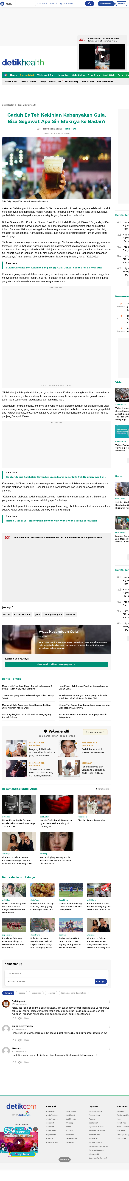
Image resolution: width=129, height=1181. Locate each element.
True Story (94, 75)
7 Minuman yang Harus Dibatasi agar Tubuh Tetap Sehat (28, 696)
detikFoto (70, 1135)
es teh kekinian (22, 614)
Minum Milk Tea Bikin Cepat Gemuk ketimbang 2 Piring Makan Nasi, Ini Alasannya (27, 687)
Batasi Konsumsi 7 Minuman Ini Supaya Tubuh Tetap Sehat (83, 715)
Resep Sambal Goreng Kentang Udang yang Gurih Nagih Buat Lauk (41, 906)
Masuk (121, 3)
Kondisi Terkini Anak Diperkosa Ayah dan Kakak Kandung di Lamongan (56, 823)
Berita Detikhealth (26, 105)
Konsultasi (63, 75)
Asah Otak (109, 75)
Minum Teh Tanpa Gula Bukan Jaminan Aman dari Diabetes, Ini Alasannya (84, 706)
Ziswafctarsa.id (95, 1142)
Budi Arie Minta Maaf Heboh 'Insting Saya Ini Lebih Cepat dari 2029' (98, 906)
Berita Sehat (27, 75)
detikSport (51, 1131)
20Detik (69, 1131)
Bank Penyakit (105, 81)
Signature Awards (96, 1127)
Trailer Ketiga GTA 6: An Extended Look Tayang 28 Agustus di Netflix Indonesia (70, 943)
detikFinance (52, 1119)
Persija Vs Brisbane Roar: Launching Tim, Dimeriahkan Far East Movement (13, 943)
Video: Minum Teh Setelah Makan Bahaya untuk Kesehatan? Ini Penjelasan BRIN (58, 537)
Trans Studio (94, 1135)
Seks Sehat (78, 75)
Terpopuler (11, 81)
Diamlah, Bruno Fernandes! (91, 820)
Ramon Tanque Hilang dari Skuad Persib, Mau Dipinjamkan (70, 906)
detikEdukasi (52, 1115)
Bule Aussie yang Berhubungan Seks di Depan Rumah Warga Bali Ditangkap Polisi (41, 943)
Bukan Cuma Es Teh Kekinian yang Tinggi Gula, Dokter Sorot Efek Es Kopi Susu (54, 267)
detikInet (50, 1123)
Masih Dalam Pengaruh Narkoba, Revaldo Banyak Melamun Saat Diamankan (14, 908)
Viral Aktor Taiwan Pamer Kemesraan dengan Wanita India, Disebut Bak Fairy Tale (16, 860)
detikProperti (52, 1142)
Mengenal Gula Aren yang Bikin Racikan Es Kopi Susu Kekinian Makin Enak (26, 706)
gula (37, 614)
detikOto (50, 1138)
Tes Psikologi (72, 81)
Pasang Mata (94, 1115)
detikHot (50, 1127)
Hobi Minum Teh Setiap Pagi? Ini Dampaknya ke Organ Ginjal (83, 687)
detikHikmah (71, 1138)
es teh (6, 614)
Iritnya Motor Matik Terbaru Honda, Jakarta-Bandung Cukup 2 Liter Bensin (18, 823)
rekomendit (94, 1154)
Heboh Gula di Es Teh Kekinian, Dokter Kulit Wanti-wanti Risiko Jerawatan (51, 520)
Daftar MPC (106, 3)
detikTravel (71, 1111)
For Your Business (96, 1150)
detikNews (51, 1111)
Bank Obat (88, 81)
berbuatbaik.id (95, 1111)
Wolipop (69, 1123)
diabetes (70, 614)
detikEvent (93, 1123)
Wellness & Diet (46, 75)
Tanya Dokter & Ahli (50, 81)
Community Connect (98, 1158)
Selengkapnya (102, 789)
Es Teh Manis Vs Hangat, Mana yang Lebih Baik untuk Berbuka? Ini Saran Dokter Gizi (83, 696)
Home (13, 75)
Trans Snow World (97, 1131)
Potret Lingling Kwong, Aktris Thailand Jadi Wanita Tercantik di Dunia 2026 (55, 860)
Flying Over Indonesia (98, 1146)
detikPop (70, 1142)
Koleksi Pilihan (28, 81)
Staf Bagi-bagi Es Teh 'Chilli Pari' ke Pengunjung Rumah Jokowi (26, 715)
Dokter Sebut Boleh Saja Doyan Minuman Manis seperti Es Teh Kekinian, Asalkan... (56, 477)
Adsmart (92, 1119)
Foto (120, 75)
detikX (68, 1127)
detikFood (70, 1115)
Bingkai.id (93, 1138)
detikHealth (8, 105)
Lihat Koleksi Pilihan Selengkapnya (55, 664)
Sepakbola (51, 1135)
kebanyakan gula (52, 614)
